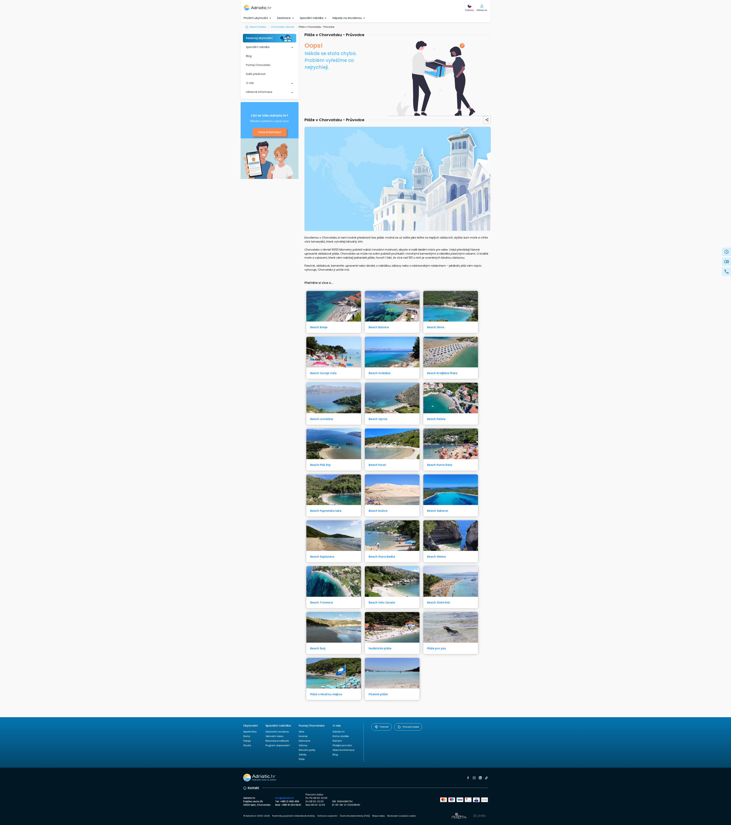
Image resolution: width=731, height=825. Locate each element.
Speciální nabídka (257, 47)
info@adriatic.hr (284, 798)
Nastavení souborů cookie (401, 815)
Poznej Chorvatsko (258, 65)
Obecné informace (343, 750)
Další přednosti (256, 74)
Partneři (384, 726)
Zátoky (303, 754)
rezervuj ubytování (259, 38)
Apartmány (250, 731)
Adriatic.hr (339, 731)
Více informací (269, 132)
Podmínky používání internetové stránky (293, 815)
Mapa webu (378, 815)
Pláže (301, 759)
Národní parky (307, 750)
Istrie (301, 731)
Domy (246, 736)
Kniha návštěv (341, 736)
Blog (249, 56)
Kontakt (253, 788)
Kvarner (303, 736)
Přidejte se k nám (342, 745)
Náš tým (337, 740)
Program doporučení (277, 745)
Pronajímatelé (411, 726)
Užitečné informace (259, 92)
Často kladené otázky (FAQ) (355, 815)
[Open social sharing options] (487, 120)
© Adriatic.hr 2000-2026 (256, 815)
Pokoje (247, 740)
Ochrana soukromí (327, 815)
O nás (250, 83)
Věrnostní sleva (274, 736)
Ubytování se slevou (277, 731)
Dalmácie (304, 740)
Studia (247, 745)
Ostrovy (303, 745)
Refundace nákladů (277, 740)
